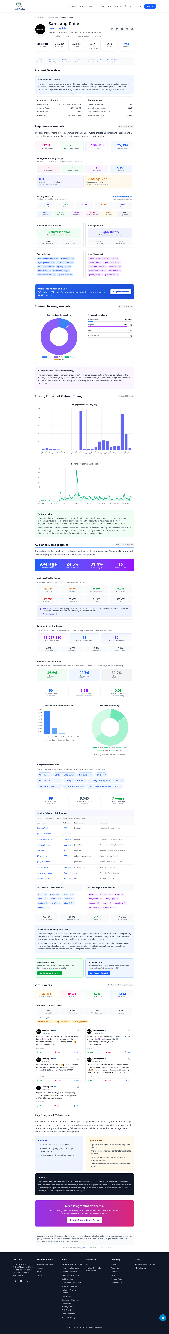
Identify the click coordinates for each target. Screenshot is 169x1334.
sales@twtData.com (146, 1264)
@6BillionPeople (44, 833)
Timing (77, 60)
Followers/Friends (45, 1264)
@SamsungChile (57, 28)
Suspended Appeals (70, 1300)
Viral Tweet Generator (71, 1282)
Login (138, 6)
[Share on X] (112, 29)
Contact (114, 1271)
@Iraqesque (42, 856)
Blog (109, 6)
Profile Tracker (68, 1313)
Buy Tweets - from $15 (99, 973)
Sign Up (150, 6)
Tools (89, 6)
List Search (66, 1296)
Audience (92, 60)
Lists (39, 1271)
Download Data (74, 6)
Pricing (101, 6)
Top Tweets (104, 60)
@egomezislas (43, 878)
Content (65, 60)
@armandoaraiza (44, 873)
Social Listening (68, 1317)
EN (128, 6)
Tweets (40, 1268)
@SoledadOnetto (44, 839)
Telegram (142, 1268)
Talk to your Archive (70, 1275)
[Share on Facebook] (122, 29)
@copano (41, 850)
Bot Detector (67, 1279)
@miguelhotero (43, 845)
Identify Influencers (70, 1268)
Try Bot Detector (49, 614)
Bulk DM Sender (69, 1310)
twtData (85, 1247)
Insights (113, 60)
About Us (115, 1268)
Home (37, 17)
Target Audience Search (72, 1264)
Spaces (40, 1275)
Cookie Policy (116, 1282)
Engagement (54, 60)
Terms (113, 1275)
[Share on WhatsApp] (127, 29)
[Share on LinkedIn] (117, 29)
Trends (118, 6)
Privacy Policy (117, 1279)
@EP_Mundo (42, 867)
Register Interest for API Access (84, 1220)
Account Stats (53, 17)
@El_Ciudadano (43, 861)
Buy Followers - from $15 (49, 973)
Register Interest (121, 291)
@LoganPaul (42, 828)
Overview (40, 60)
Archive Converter (69, 1271)
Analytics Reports (69, 1286)
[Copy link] (132, 29)
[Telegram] (162, 1317)
